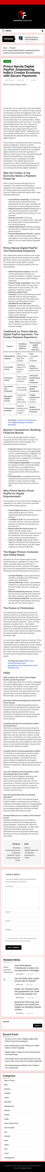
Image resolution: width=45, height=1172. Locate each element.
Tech (6, 1149)
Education (7, 1102)
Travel (6, 1153)
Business (7, 1089)
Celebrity (7, 1093)
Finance (7, 61)
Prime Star (19, 984)
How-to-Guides (9, 1127)
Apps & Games (9, 1080)
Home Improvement (11, 1123)
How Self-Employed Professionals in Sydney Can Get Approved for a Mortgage (27, 968)
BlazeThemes (26, 1168)
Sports (6, 1145)
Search (6, 1022)
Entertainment (9, 1106)
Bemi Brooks (9, 80)
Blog (5, 1084)
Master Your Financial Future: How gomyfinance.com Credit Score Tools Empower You (27, 991)
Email (8, 921)
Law (5, 1132)
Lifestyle (7, 1136)
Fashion (7, 1110)
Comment (10, 886)
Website (9, 929)
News (6, 1140)
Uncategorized (9, 1158)
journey (14, 149)
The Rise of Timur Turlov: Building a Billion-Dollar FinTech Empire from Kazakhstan (31, 38)
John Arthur (20, 974)
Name (8, 912)
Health (6, 1119)
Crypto (6, 1097)
